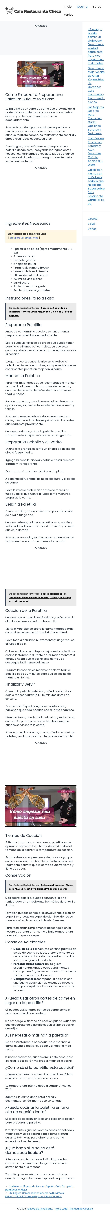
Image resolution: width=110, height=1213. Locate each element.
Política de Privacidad (39, 1208)
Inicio (68, 7)
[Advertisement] (41, 40)
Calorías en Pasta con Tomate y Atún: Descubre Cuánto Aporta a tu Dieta (96, 152)
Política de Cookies (81, 1208)
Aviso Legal (61, 1208)
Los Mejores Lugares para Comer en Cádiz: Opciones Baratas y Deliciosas (96, 120)
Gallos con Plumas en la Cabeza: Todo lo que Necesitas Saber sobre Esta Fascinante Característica (96, 186)
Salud (97, 7)
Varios (68, 15)
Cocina (82, 7)
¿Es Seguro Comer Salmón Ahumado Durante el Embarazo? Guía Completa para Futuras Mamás (34, 1194)
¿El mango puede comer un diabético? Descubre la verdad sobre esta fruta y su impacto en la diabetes (96, 46)
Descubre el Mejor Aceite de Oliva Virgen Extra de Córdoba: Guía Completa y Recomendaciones (96, 85)
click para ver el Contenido (24, 237)
